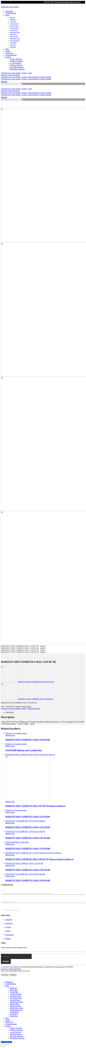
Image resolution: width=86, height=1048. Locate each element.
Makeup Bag (13, 34)
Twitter (10, 708)
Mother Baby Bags (15, 38)
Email (30, 708)
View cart (5, 975)
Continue (13, 975)
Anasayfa (8, 920)
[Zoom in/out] (2, 1044)
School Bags (13, 43)
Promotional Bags (14, 40)
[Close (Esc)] (8, 1044)
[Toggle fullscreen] (4, 1044)
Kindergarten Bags (15, 32)
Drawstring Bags (14, 28)
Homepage (9, 11)
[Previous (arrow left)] (2, 1046)
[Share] (6, 1044)
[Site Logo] (17, 75)
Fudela (7, 51)
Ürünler (8, 927)
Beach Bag (13, 19)
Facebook (4, 708)
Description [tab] (9, 712)
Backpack (12, 17)
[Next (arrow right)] (4, 1046)
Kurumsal (8, 923)
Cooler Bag (13, 21)
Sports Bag (13, 45)
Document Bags (14, 26)
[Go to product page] (45, 733)
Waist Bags (13, 47)
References (9, 53)
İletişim (8, 938)
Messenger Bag (14, 36)
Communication (11, 55)
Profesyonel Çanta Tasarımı (10, 7)
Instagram (17, 969)
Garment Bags (13, 30)
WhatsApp (36, 708)
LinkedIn (17, 708)
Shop (7, 15)
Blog (7, 49)
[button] (4, 81)
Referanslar (9, 935)
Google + (24, 708)
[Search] (23, 84)
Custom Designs (14, 24)
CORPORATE (10, 13)
